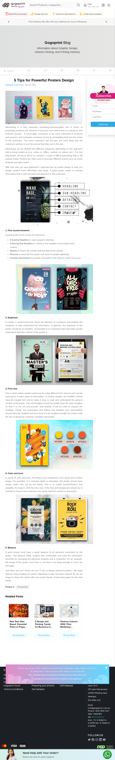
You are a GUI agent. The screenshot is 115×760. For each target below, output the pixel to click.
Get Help (36, 674)
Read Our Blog (11, 678)
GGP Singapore (67, 678)
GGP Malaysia (66, 685)
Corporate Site (67, 674)
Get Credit (37, 678)
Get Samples (38, 689)
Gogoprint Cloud (12, 685)
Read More (19, 635)
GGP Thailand (66, 681)
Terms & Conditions (13, 689)
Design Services (12, 681)
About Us (8, 674)
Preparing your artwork (43, 685)
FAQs (34, 681)
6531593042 (98, 717)
